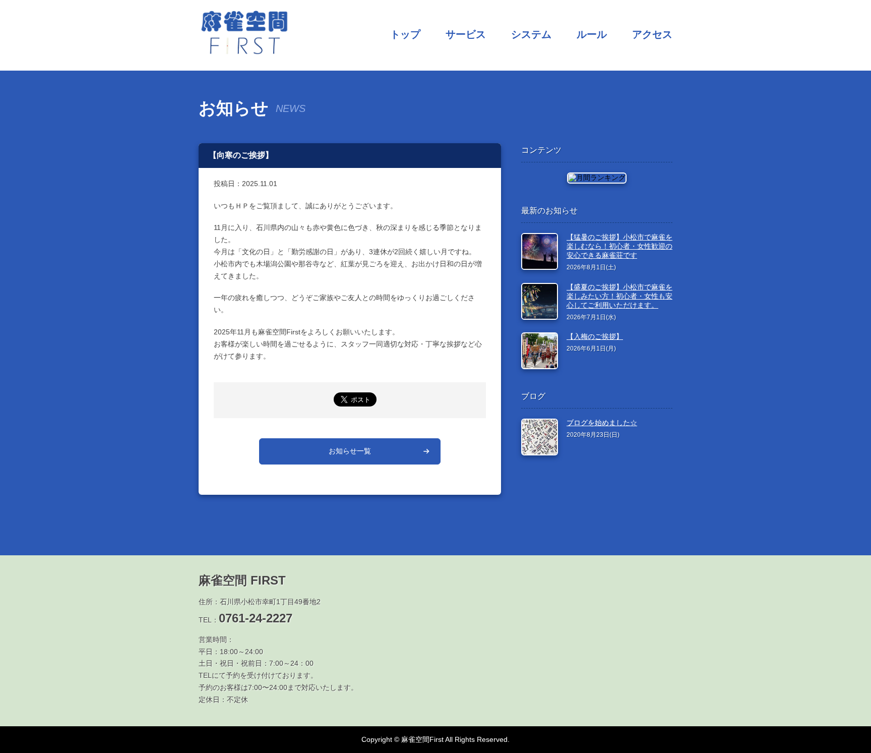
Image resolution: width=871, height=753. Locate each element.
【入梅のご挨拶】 (595, 336)
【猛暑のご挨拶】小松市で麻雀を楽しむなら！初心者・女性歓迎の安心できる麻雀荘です (619, 246)
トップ (405, 34)
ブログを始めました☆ (602, 423)
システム (531, 34)
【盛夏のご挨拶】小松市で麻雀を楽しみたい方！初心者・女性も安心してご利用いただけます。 (619, 296)
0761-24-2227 (255, 618)
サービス (466, 34)
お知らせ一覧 (350, 451)
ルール (592, 34)
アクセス (652, 34)
